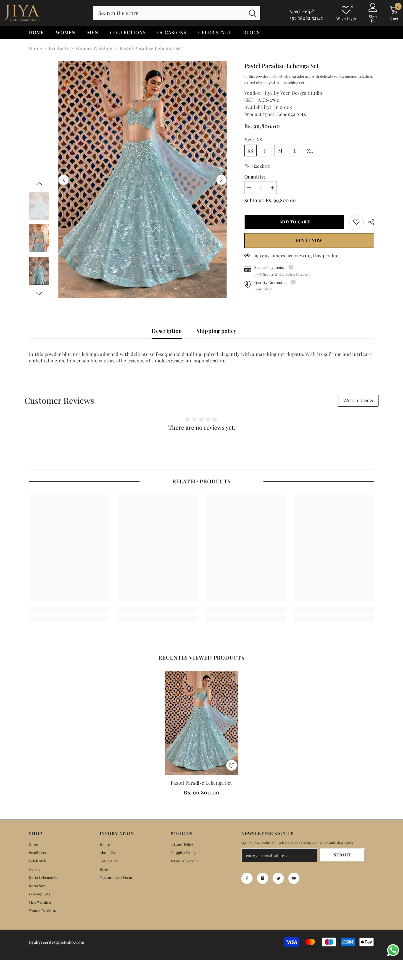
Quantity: (254, 177)
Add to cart (293, 222)
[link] (356, 222)
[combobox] (169, 13)
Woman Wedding (94, 48)
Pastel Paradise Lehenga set (201, 783)
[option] (142, 179)
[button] (63, 180)
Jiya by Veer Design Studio (293, 93)
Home (35, 48)
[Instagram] (262, 878)
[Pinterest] (278, 878)
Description (167, 330)
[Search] (176, 13)
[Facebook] (247, 878)
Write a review (358, 400)
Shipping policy (216, 330)
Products (59, 48)
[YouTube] (293, 878)
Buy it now (309, 240)
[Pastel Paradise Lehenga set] (201, 723)
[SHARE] (369, 222)
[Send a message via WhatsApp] (393, 950)
